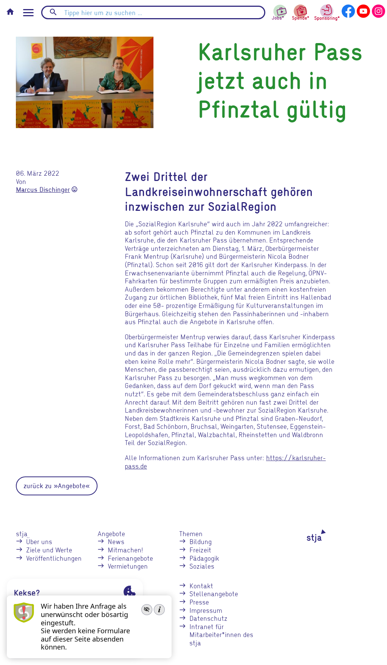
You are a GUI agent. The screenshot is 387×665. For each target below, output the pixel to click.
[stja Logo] (307, 536)
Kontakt (201, 585)
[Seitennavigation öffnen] (28, 12)
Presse (199, 601)
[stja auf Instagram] (378, 10)
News (116, 541)
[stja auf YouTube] (363, 10)
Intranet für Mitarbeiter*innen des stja (221, 634)
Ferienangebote (130, 558)
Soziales (201, 566)
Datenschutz (208, 618)
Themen (191, 533)
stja (22, 533)
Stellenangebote (213, 593)
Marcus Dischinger (43, 190)
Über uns (39, 541)
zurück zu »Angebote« (56, 485)
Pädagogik (204, 558)
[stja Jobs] (280, 10)
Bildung (200, 541)
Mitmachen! (125, 549)
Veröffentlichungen (54, 558)
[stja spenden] (300, 11)
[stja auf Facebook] (348, 10)
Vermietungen (128, 566)
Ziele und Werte (49, 549)
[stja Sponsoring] (327, 11)
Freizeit (200, 549)
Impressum (205, 610)
